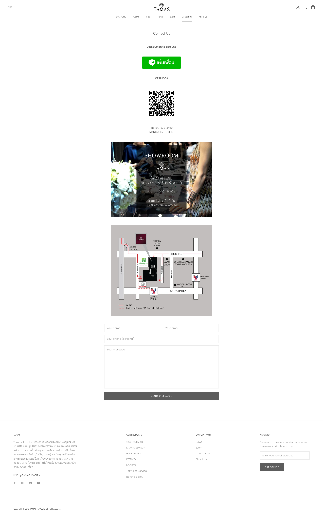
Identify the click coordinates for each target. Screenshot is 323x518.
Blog (148, 16)
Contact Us (187, 16)
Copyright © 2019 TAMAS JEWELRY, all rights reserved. (37, 508)
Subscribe (272, 467)
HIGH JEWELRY (134, 453)
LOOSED (131, 465)
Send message (161, 396)
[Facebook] (14, 483)
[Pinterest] (30, 483)
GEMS (136, 16)
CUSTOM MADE (135, 442)
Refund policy (134, 476)
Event (172, 16)
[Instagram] (22, 483)
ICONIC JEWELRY (136, 447)
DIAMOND (121, 16)
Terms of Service (136, 471)
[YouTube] (38, 483)
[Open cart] (313, 7)
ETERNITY (131, 459)
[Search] (305, 7)
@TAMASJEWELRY (30, 475)
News (160, 16)
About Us (203, 16)
